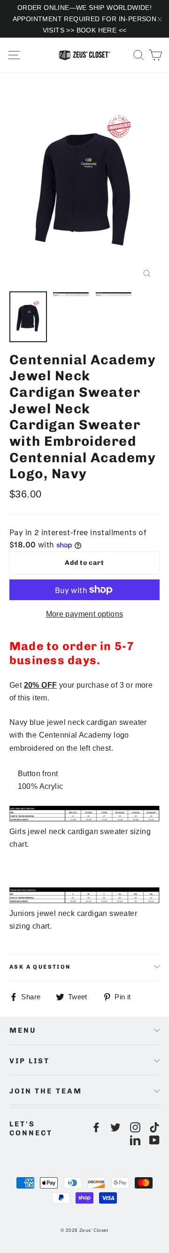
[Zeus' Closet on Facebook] (96, 1127)
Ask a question (40, 967)
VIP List (29, 1061)
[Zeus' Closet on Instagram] (135, 1127)
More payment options (84, 614)
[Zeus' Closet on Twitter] (115, 1127)
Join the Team (45, 1091)
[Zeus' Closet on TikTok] (154, 1127)
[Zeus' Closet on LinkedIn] (135, 1139)
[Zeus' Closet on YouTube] (154, 1139)
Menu (22, 1030)
